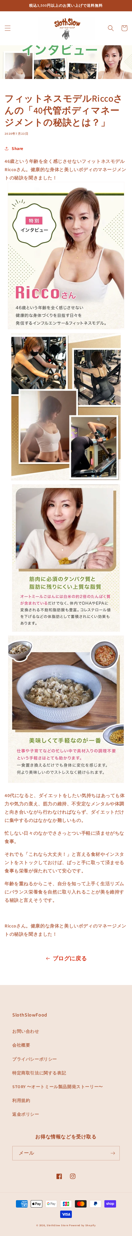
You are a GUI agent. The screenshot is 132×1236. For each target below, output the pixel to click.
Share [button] (17, 148)
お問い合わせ (25, 1031)
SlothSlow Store (57, 1225)
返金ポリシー (25, 1114)
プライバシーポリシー (34, 1059)
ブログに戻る (70, 958)
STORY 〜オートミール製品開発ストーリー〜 (57, 1086)
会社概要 (21, 1045)
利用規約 (21, 1100)
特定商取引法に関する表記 (39, 1073)
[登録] (112, 1153)
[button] (7, 28)
